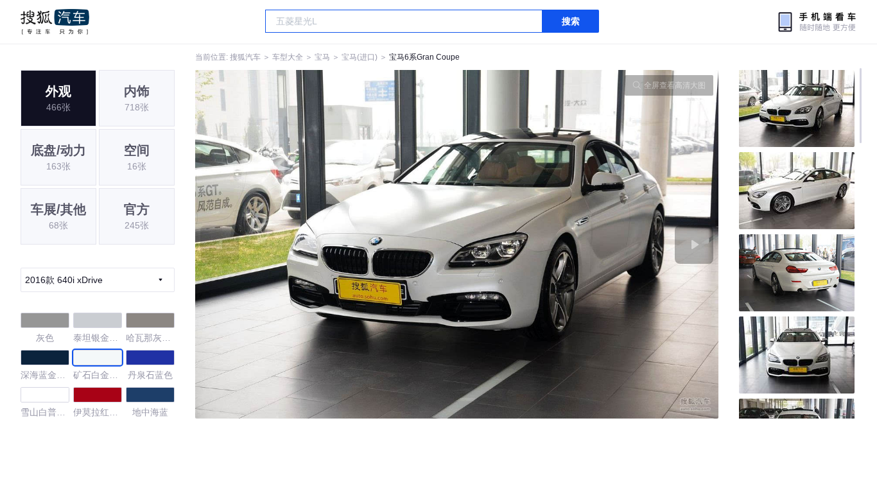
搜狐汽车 (55, 22)
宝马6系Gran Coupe (424, 57)
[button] (326, 244)
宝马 (322, 57)
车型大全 (287, 57)
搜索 (571, 21)
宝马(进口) (360, 57)
